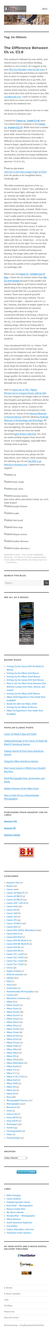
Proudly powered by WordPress (32, 1325)
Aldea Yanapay (14, 1195)
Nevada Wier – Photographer (21, 1216)
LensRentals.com (12, 97)
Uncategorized (14, 1131)
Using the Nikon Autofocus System (21, 761)
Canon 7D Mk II (14, 923)
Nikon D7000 (13, 1029)
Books (10, 886)
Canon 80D (12, 927)
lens (30, 560)
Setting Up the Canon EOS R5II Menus (25, 680)
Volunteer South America (19, 1233)
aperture (36, 557)
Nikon (10, 1001)
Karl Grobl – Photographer (20, 1205)
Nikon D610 (12, 1025)
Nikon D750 (12, 1039)
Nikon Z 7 (11, 1073)
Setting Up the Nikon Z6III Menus (23, 693)
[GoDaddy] (26, 1264)
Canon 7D (11, 920)
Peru (9, 1097)
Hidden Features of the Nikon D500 (21, 788)
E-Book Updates (12, 1294)
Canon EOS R (13, 933)
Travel (10, 1127)
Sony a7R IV (12, 1121)
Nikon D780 (12, 1046)
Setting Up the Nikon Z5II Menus (23, 673)
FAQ (9, 981)
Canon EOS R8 (13, 950)
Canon (6, 560)
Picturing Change (11, 1325)
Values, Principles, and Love (20, 1229)
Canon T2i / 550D (15, 954)
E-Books (8, 1288)
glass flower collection (25, 434)
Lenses (29, 555)
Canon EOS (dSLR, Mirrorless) (21, 930)
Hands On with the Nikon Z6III (22, 704)
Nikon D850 (12, 1053)
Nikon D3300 (13, 1005)
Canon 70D (12, 913)
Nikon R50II (12, 1066)
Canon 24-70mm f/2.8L (28, 120)
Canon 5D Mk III (14, 899)
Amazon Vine (13, 882)
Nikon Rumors (14, 1219)
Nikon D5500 (13, 1018)
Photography (38, 555)
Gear (24, 555)
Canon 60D (12, 906)
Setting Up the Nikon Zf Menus (22, 707)
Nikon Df (11, 1056)
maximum (42, 560)
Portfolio (8, 1305)
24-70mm (28, 557)
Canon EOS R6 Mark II (17, 940)
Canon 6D (11, 910)
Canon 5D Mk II (14, 896)
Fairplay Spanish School (18, 1202)
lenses (34, 560)
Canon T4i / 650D (15, 961)
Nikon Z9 (11, 1090)
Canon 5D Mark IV (15, 893)
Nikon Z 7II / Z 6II (15, 1076)
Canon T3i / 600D (15, 957)
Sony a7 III (12, 1114)
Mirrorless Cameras (16, 998)
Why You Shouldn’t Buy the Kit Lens (26, 69)
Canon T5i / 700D (15, 964)
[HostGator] (26, 1255)
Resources (11, 1107)
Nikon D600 (12, 1022)
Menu (45, 9)
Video (9, 1134)
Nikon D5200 (13, 1015)
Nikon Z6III (12, 1083)
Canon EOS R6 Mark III (18, 944)
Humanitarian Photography (20, 991)
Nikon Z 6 (11, 1070)
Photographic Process (17, 1100)
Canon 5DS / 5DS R (16, 903)
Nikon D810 (12, 1049)
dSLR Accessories (15, 974)
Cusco (9, 967)
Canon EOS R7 (13, 947)
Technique (8, 557)
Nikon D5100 (13, 1012)
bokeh (43, 557)
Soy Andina (12, 1226)
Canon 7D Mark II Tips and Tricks (20, 734)
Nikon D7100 (13, 1032)
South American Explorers (19, 1222)
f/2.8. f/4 (24, 560)
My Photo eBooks (15, 1212)
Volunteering (13, 1138)
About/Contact (11, 1317)
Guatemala (12, 988)
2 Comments (11, 562)
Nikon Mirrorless (15, 1063)
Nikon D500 (12, 1008)
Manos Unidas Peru (16, 1209)
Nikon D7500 (13, 1042)
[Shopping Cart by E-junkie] (26, 1273)
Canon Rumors (14, 1199)
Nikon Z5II (12, 1080)
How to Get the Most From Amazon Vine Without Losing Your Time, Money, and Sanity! (26, 686)
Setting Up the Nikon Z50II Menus (23, 676)
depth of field (15, 560)
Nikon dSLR (12, 1059)
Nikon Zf (11, 1093)
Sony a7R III (12, 1117)
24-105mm (19, 557)
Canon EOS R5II (14, 937)
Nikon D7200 (13, 1036)
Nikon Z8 (11, 1087)
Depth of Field (13, 971)
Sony (9, 1110)
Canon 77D (12, 916)
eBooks (10, 978)
